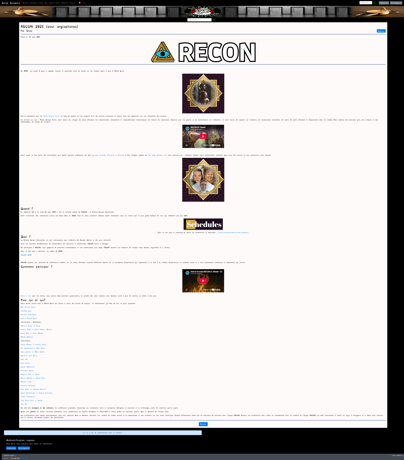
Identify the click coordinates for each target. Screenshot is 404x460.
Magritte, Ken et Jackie (30, 374)
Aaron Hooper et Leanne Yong (33, 344)
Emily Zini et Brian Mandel (32, 333)
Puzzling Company (28, 385)
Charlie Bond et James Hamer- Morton (36, 329)
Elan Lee (24, 359)
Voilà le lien (26, 296)
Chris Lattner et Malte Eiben (32, 352)
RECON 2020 (26, 255)
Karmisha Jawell (27, 370)
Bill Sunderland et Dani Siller (33, 348)
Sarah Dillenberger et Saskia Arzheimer (36, 393)
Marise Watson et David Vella (33, 378)
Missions (26, 3)
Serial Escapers (11, 3)
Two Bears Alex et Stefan (32, 400)
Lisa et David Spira (29, 318)
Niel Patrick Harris (28, 307)
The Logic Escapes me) (157, 155)
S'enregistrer (396, 2)
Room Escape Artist (50, 116)
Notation (65, 3)
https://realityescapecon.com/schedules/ (233, 232)
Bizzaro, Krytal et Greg (30, 326)
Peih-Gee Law (26, 311)
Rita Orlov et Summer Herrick (33, 389)
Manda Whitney (27, 337)
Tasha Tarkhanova (28, 396)
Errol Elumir (25, 363)
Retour (381, 31)
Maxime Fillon (26, 381)
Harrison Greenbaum (29, 314)
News (41, 3)
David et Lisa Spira (29, 355)
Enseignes (34, 3)
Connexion (384, 2)
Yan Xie (24, 404)
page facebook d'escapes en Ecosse (109, 155)
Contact (72, 3)
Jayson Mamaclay (27, 367)
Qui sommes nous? (52, 3)
